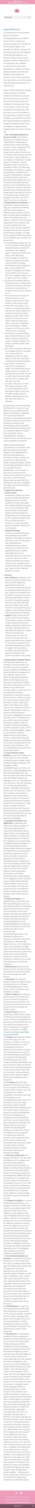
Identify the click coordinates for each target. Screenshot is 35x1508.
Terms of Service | (25, 1502)
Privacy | (17, 1502)
